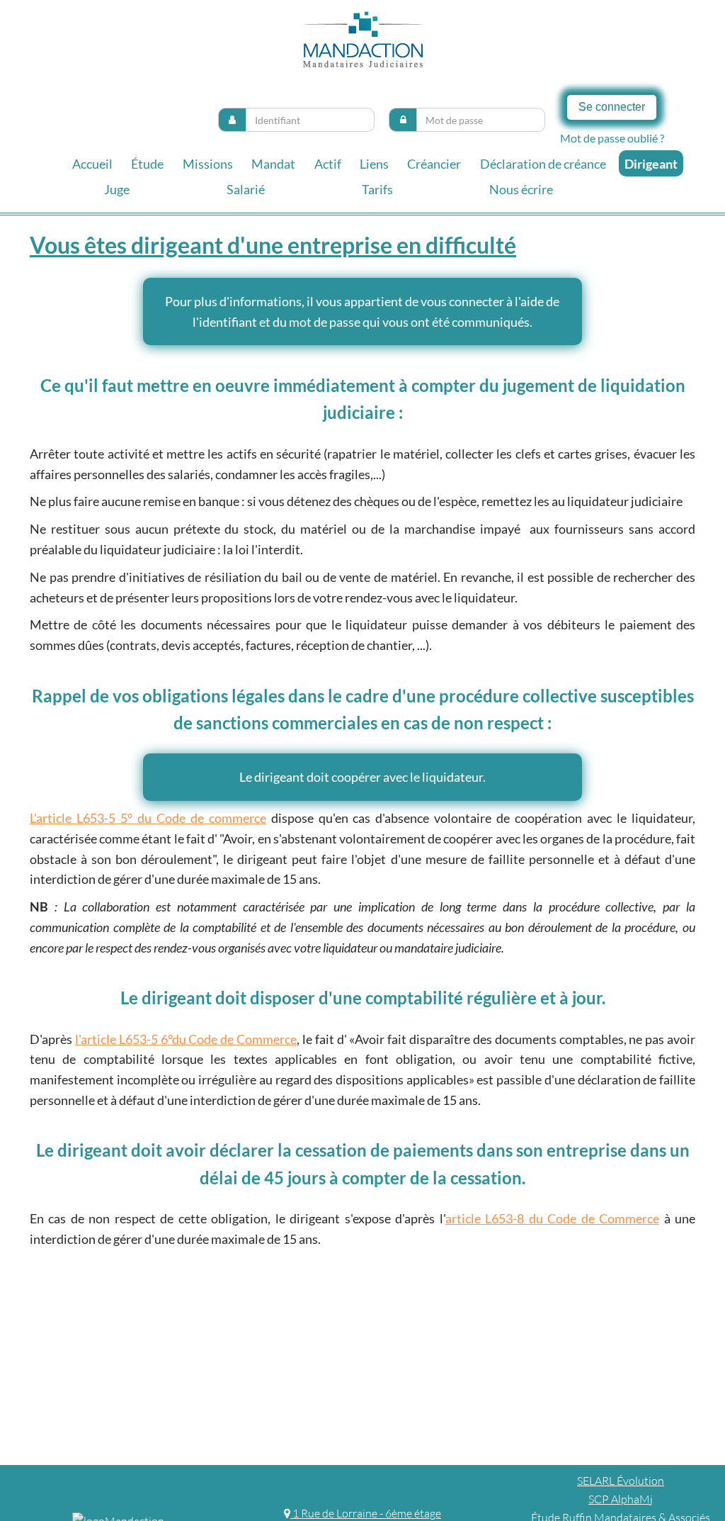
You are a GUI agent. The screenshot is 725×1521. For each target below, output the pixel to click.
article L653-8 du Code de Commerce (552, 1218)
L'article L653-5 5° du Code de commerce (148, 818)
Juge (117, 189)
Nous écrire (521, 189)
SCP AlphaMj (620, 1499)
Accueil (92, 164)
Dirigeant (651, 164)
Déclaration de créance (543, 164)
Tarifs (377, 189)
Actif (327, 164)
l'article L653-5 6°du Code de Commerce (186, 1039)
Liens (374, 164)
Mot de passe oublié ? (612, 138)
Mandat (273, 164)
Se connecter (611, 107)
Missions (208, 164)
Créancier (434, 164)
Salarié (246, 189)
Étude (147, 164)
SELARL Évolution (620, 1481)
